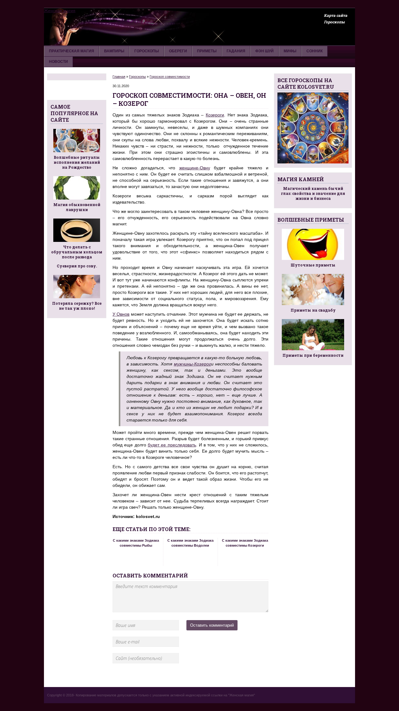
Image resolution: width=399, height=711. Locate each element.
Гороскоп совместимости (170, 76)
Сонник (314, 51)
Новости (58, 61)
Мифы (290, 51)
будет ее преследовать (172, 444)
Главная (119, 76)
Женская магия (59, 10)
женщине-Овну (194, 167)
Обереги (178, 51)
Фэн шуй (264, 51)
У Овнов (121, 314)
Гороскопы (334, 21)
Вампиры (114, 51)
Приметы (207, 51)
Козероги (215, 114)
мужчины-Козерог (192, 363)
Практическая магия (71, 51)
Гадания (236, 51)
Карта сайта (335, 15)
